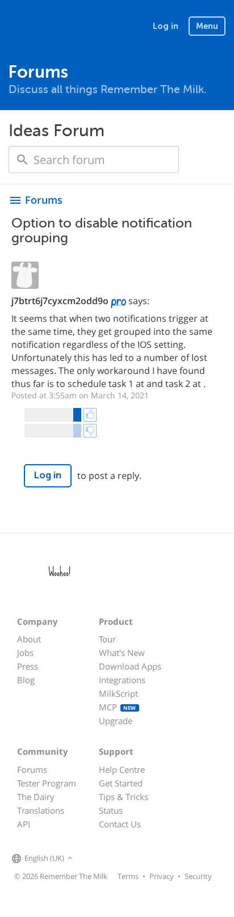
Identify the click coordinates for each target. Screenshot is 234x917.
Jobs (25, 652)
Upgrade (115, 720)
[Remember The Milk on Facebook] (92, 859)
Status (111, 810)
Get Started (121, 783)
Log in (165, 26)
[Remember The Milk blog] (122, 859)
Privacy (161, 876)
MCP (117, 707)
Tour (107, 639)
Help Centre (122, 769)
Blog (26, 679)
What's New (122, 652)
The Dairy (36, 796)
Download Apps (130, 666)
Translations (40, 810)
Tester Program (46, 783)
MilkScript (118, 693)
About (29, 639)
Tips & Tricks (123, 796)
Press (27, 666)
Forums (32, 769)
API (23, 824)
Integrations (122, 679)
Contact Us (120, 824)
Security (198, 876)
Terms (128, 876)
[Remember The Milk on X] (108, 859)
